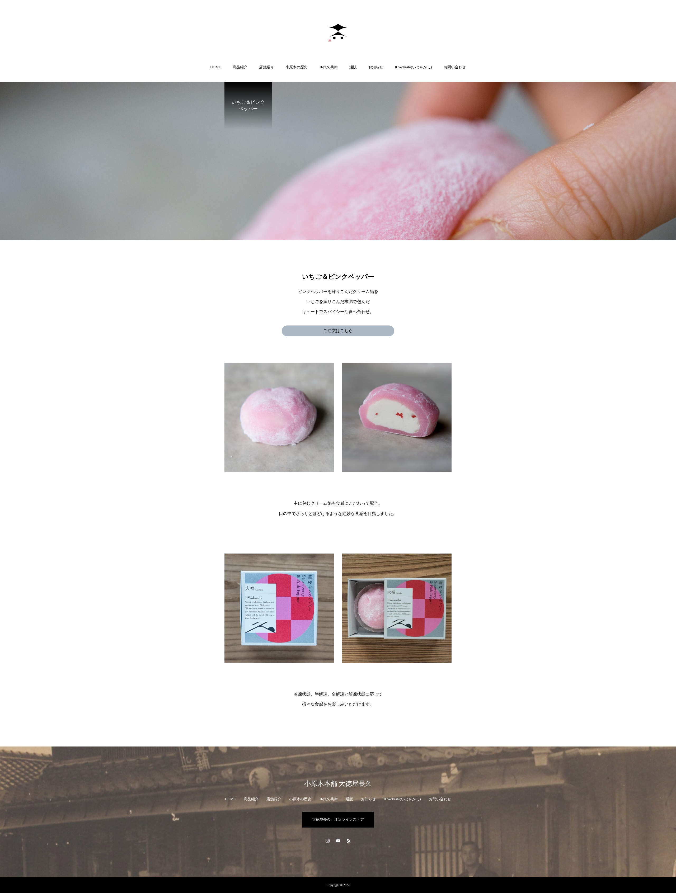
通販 (353, 67)
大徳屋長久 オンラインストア (338, 819)
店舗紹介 (266, 67)
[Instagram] (327, 840)
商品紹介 (240, 67)
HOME (215, 67)
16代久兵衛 (328, 67)
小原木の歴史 (296, 67)
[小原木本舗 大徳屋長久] (338, 32)
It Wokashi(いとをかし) (413, 67)
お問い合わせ (455, 67)
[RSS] (348, 840)
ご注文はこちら (338, 330)
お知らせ (375, 67)
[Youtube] (338, 840)
